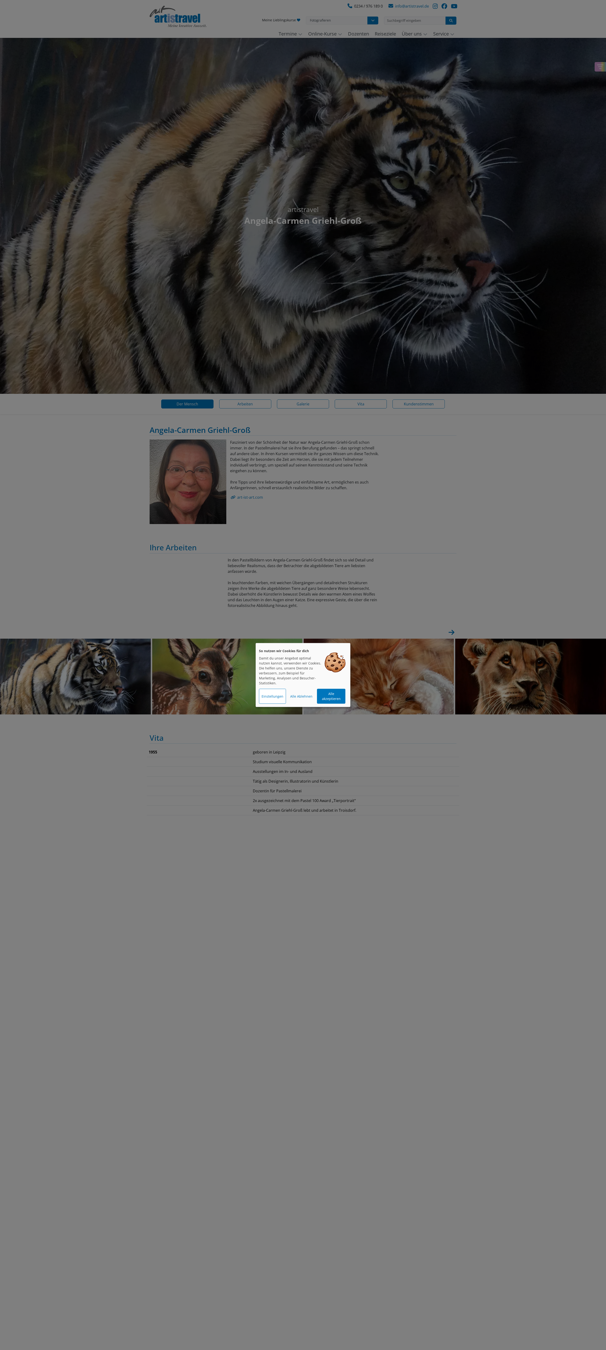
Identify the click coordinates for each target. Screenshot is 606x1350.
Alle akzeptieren (331, 696)
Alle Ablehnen (301, 696)
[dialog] (303, 675)
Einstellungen (272, 696)
